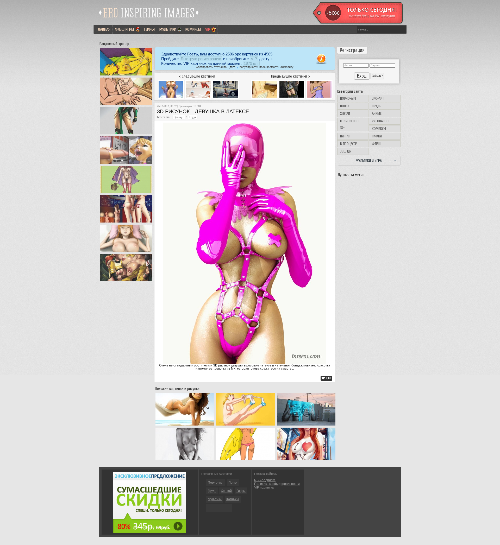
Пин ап (345, 136)
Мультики (167, 29)
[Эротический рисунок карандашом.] (184, 460)
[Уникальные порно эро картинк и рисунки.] (149, 19)
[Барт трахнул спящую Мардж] (126, 75)
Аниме (377, 113)
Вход (362, 76)
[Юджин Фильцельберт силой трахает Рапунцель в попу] (126, 104)
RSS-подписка (265, 480)
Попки (344, 106)
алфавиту (286, 66)
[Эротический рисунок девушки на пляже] (184, 425)
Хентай (345, 113)
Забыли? (377, 76)
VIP (207, 29)
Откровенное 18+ (350, 124)
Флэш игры (124, 29)
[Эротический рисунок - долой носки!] (245, 425)
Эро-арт (378, 98)
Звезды (345, 151)
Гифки (149, 29)
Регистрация (352, 50)
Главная (103, 29)
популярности (249, 66)
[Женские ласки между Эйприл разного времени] (126, 281)
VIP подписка (264, 487)
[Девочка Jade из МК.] (126, 134)
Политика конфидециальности (277, 484)
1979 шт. (251, 63)
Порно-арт (348, 98)
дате (232, 66)
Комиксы (193, 29)
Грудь (376, 106)
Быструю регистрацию (201, 58)
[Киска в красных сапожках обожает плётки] (126, 193)
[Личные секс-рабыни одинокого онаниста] (126, 222)
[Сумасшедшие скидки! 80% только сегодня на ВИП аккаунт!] (149, 532)
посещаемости (269, 66)
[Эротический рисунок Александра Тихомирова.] (245, 460)
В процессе (348, 144)
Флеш (376, 144)
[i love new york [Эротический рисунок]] (306, 460)
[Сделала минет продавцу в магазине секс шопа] (126, 163)
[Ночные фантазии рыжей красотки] (126, 252)
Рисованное (381, 121)
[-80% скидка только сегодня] (357, 22)
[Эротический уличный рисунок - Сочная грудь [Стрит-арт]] (306, 425)
